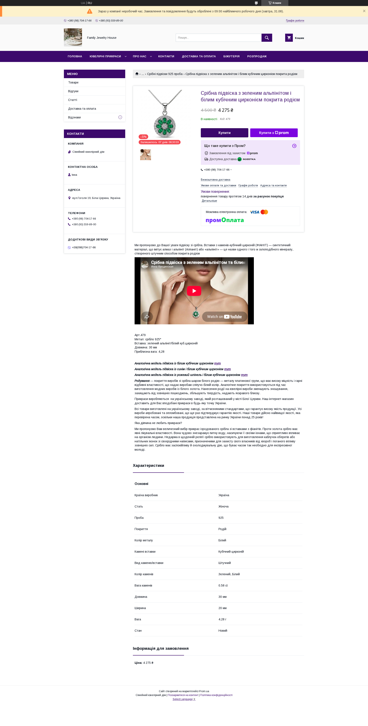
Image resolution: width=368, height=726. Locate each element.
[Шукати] (267, 38)
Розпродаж (257, 56)
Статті (72, 100)
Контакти (166, 56)
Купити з (266, 133)
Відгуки (73, 91)
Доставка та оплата (199, 56)
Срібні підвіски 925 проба (165, 74)
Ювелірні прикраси (105, 56)
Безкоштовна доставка (215, 179)
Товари (73, 82)
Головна (75, 56)
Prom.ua (204, 691)
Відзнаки (74, 117)
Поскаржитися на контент (183, 695)
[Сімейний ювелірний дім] (73, 45)
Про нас (139, 56)
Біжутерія (231, 56)
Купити (224, 133)
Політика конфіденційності (216, 695)
